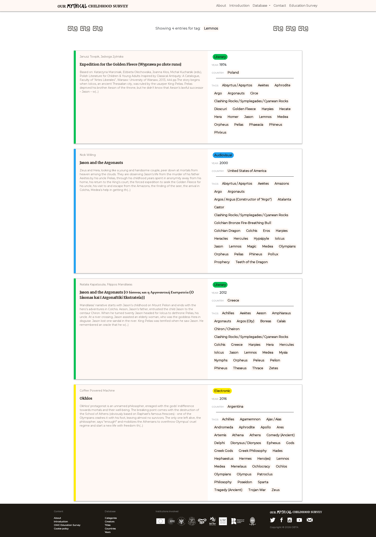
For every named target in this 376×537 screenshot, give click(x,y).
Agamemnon (250, 419)
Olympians (287, 246)
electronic (222, 391)
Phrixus (220, 132)
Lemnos (265, 117)
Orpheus (221, 124)
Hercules (241, 238)
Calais (281, 321)
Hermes (245, 458)
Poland (233, 72)
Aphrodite (282, 85)
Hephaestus (223, 458)
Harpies (267, 109)
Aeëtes (263, 85)
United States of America (247, 171)
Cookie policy (61, 528)
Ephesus (273, 443)
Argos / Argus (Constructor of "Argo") (243, 199)
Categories (111, 517)
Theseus (239, 368)
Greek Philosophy (253, 451)
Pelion (275, 360)
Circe (254, 93)
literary (220, 57)
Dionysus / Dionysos (245, 443)
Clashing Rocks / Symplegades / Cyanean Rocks (251, 101)
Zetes (273, 368)
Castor (219, 207)
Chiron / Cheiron (227, 329)
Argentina (235, 406)
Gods (290, 443)
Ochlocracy (261, 466)
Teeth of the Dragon (252, 262)
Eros (266, 231)
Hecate (285, 109)
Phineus (275, 124)
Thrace (257, 368)
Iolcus (279, 238)
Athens (255, 435)
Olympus (244, 474)
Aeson (261, 313)
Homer (233, 117)
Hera (218, 117)
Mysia (283, 352)
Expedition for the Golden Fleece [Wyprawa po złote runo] (130, 64)
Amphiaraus (281, 313)
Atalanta (284, 199)
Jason (248, 117)
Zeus (275, 490)
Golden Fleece (244, 109)
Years (107, 532)
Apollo (266, 427)
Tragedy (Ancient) (228, 490)
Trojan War (257, 490)
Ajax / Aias (273, 419)
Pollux (273, 254)
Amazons (282, 183)
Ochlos (281, 466)
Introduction (61, 521)
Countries (110, 528)
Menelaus (238, 466)
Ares (280, 427)
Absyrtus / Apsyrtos (237, 85)
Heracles (221, 238)
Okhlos (86, 398)
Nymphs (220, 360)
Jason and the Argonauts (101, 162)
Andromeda (223, 427)
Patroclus (264, 474)
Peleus (258, 360)
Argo (218, 93)
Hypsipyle (261, 238)
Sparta (263, 482)
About (57, 517)
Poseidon (245, 482)
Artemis (220, 435)
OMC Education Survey (67, 524)
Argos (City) (245, 321)
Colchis (251, 231)
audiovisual (223, 155)
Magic (251, 246)
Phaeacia (256, 124)
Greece (233, 300)
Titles (107, 524)
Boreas (265, 321)
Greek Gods (223, 451)
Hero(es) (264, 458)
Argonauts (236, 93)
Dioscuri (220, 109)
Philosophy (223, 482)
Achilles (228, 313)
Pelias (238, 124)
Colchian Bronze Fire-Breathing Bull (242, 223)
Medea (282, 117)
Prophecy (222, 262)
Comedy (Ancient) (281, 435)
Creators (109, 521)
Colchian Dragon (227, 231)
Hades (277, 451)
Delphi (219, 443)
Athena (238, 435)
